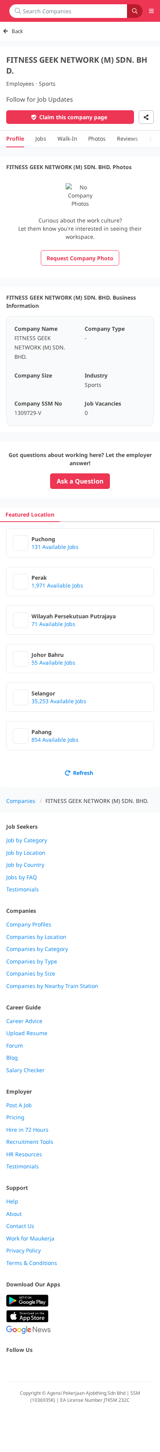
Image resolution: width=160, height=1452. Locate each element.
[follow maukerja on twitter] (28, 1366)
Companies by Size (30, 973)
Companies (20, 801)
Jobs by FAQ (21, 877)
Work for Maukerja (30, 1238)
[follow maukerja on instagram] (62, 1366)
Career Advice (24, 1021)
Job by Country (25, 864)
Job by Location (25, 852)
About (14, 1213)
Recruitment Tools (29, 1141)
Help (12, 1201)
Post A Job (19, 1105)
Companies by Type (31, 961)
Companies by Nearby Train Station (52, 986)
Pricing (15, 1117)
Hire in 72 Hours (27, 1129)
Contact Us (20, 1226)
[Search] (135, 11)
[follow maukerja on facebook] (11, 1366)
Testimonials (22, 889)
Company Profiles (28, 924)
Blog (12, 1057)
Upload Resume (26, 1033)
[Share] (146, 117)
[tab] (30, 514)
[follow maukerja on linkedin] (79, 1366)
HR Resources (24, 1154)
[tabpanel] (80, 654)
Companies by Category (37, 949)
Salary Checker (25, 1070)
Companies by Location (36, 936)
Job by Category (26, 840)
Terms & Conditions (31, 1263)
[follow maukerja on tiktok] (96, 1366)
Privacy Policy (23, 1250)
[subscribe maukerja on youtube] (45, 1366)
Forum (14, 1045)
